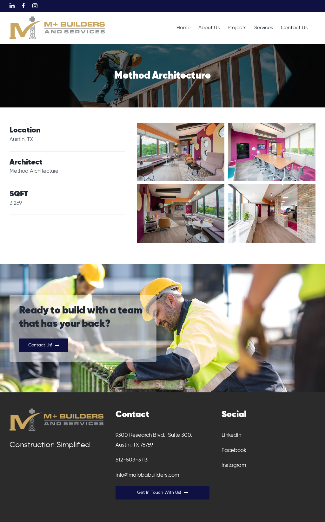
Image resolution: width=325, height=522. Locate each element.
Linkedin (231, 435)
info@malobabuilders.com (147, 475)
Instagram (234, 465)
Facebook (234, 450)
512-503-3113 (132, 460)
